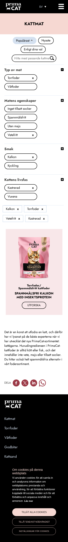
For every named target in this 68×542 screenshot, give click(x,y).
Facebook (16, 382)
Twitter (24, 382)
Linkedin (33, 382)
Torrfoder (11, 428)
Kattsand (10, 456)
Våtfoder (10, 437)
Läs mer (28, 501)
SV (41, 6)
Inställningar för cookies (34, 531)
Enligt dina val (33, 49)
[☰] (61, 6)
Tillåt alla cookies (34, 512)
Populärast (26, 41)
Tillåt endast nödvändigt (34, 522)
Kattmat (9, 418)
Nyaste (45, 40)
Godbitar (11, 447)
